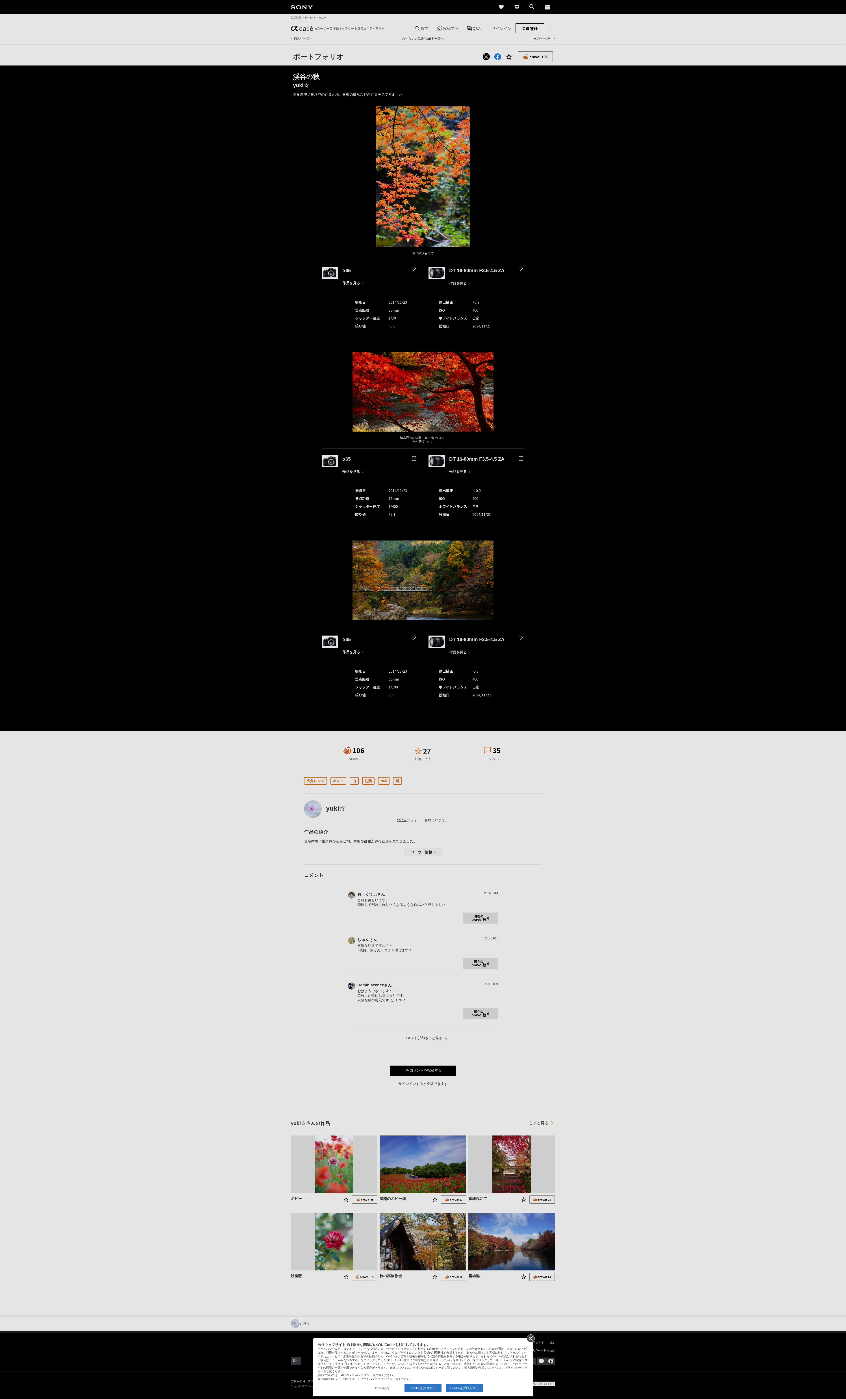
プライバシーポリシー (374, 1378)
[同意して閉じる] (530, 1338)
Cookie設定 (382, 1388)
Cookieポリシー (362, 1375)
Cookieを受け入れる (464, 1388)
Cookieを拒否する (423, 1388)
